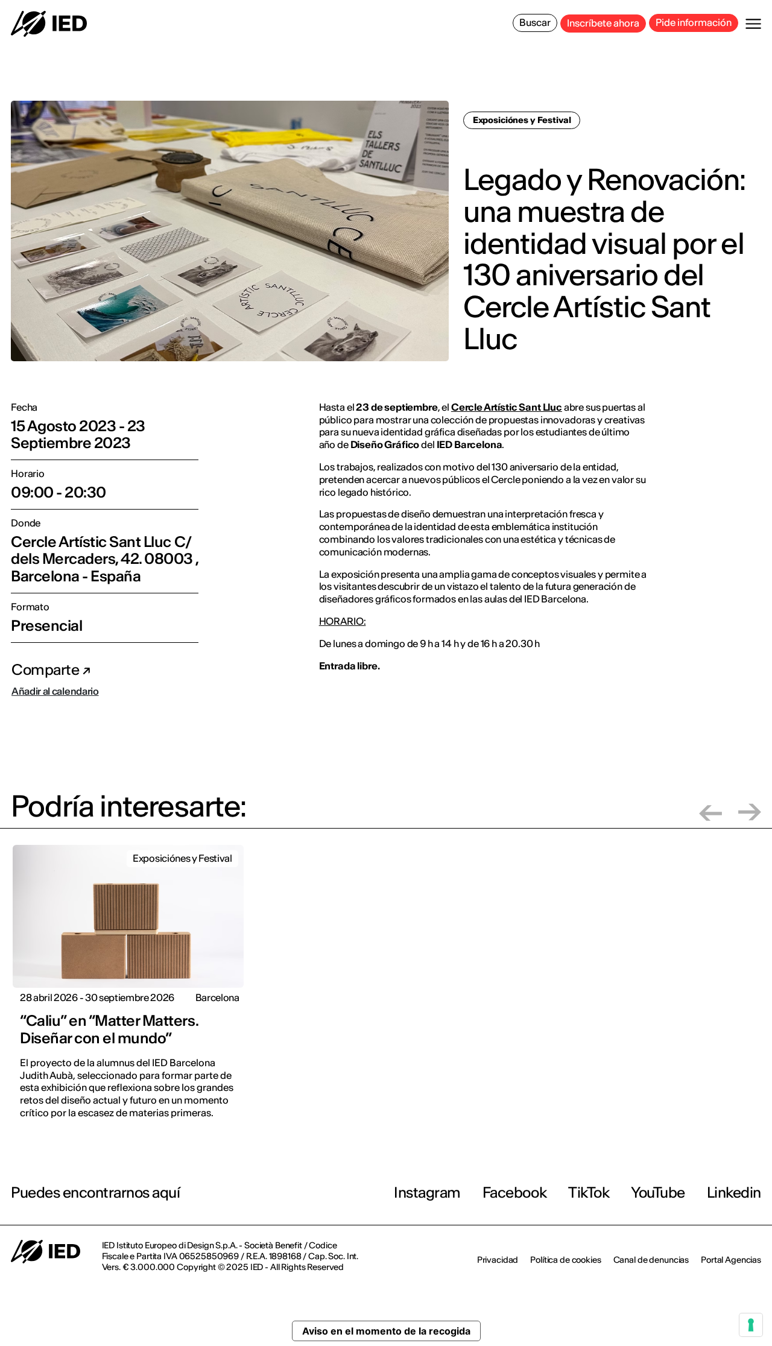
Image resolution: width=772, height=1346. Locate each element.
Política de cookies (565, 1259)
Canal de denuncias (651, 1259)
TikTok (588, 1192)
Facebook (514, 1192)
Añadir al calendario (55, 691)
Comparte (46, 669)
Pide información (694, 22)
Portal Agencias (731, 1259)
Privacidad (498, 1259)
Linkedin (734, 1192)
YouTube (658, 1192)
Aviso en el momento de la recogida (386, 1331)
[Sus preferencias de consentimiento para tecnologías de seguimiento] (750, 1324)
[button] (710, 812)
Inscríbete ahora (603, 23)
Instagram (427, 1192)
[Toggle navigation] (753, 23)
